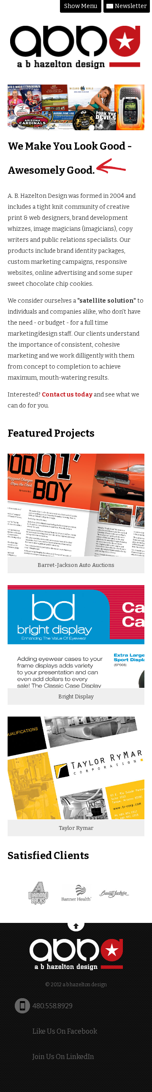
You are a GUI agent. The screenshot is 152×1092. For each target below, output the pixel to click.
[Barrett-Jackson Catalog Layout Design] (76, 554)
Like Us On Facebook (65, 1031)
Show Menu (80, 6)
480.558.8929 (53, 1006)
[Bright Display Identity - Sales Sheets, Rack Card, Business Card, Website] (76, 686)
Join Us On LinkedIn (63, 1057)
